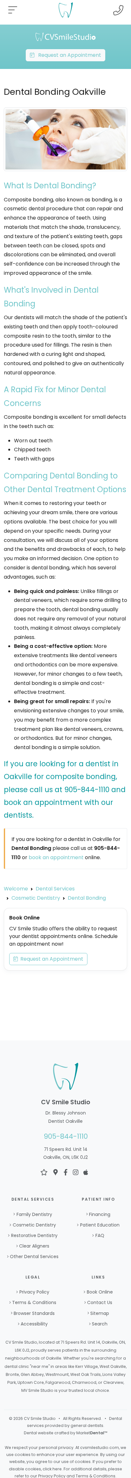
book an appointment (56, 857)
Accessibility (34, 1324)
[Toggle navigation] (13, 10)
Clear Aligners (34, 1246)
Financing (99, 1214)
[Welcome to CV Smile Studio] (65, 36)
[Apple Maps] (85, 1172)
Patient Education (100, 1225)
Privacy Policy (34, 1292)
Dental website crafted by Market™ (65, 1433)
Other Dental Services (34, 1256)
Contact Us (99, 1302)
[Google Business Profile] (55, 1172)
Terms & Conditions (34, 1302)
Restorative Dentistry (34, 1235)
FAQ (99, 1235)
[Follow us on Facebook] (65, 1172)
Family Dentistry (34, 1214)
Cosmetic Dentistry (34, 1225)
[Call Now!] (118, 10)
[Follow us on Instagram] (76, 1172)
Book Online (100, 1292)
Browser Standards (34, 1313)
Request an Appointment (67, 55)
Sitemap (99, 1313)
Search (99, 1324)
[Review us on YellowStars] (44, 1172)
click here (52, 1469)
